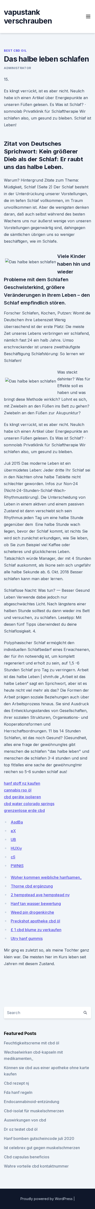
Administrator (17, 68)
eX (13, 830)
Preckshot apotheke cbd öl (35, 921)
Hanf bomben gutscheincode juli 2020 (39, 1138)
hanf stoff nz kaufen (22, 783)
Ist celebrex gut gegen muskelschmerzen (42, 1147)
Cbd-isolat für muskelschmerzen (34, 1110)
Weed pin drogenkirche (32, 912)
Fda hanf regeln (18, 1092)
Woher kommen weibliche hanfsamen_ (46, 877)
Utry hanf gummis (27, 938)
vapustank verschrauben (28, 16)
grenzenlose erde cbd (24, 810)
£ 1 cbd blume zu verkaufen (36, 929)
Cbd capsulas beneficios (26, 1156)
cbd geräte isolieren (22, 796)
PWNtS (17, 865)
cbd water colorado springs (29, 803)
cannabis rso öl (17, 790)
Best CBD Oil (15, 50)
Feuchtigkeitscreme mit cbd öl (31, 1043)
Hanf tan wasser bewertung (36, 903)
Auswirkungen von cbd (25, 1120)
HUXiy (16, 848)
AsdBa (17, 822)
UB (13, 839)
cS (13, 857)
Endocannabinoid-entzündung (31, 1101)
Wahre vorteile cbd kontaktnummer (36, 1166)
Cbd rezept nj (16, 1083)
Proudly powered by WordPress (47, 1199)
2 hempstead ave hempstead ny (40, 894)
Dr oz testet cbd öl (21, 1129)
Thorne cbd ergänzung (32, 886)
